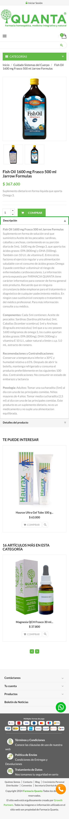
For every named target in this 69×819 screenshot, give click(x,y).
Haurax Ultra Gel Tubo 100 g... (34, 512)
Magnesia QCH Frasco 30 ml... (34, 622)
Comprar (34, 212)
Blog (37, 781)
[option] (13, 154)
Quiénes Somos (12, 781)
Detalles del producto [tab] (15, 422)
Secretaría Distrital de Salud (49, 785)
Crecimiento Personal (53, 781)
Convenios (26, 785)
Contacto (27, 781)
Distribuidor (12, 785)
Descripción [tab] (10, 220)
